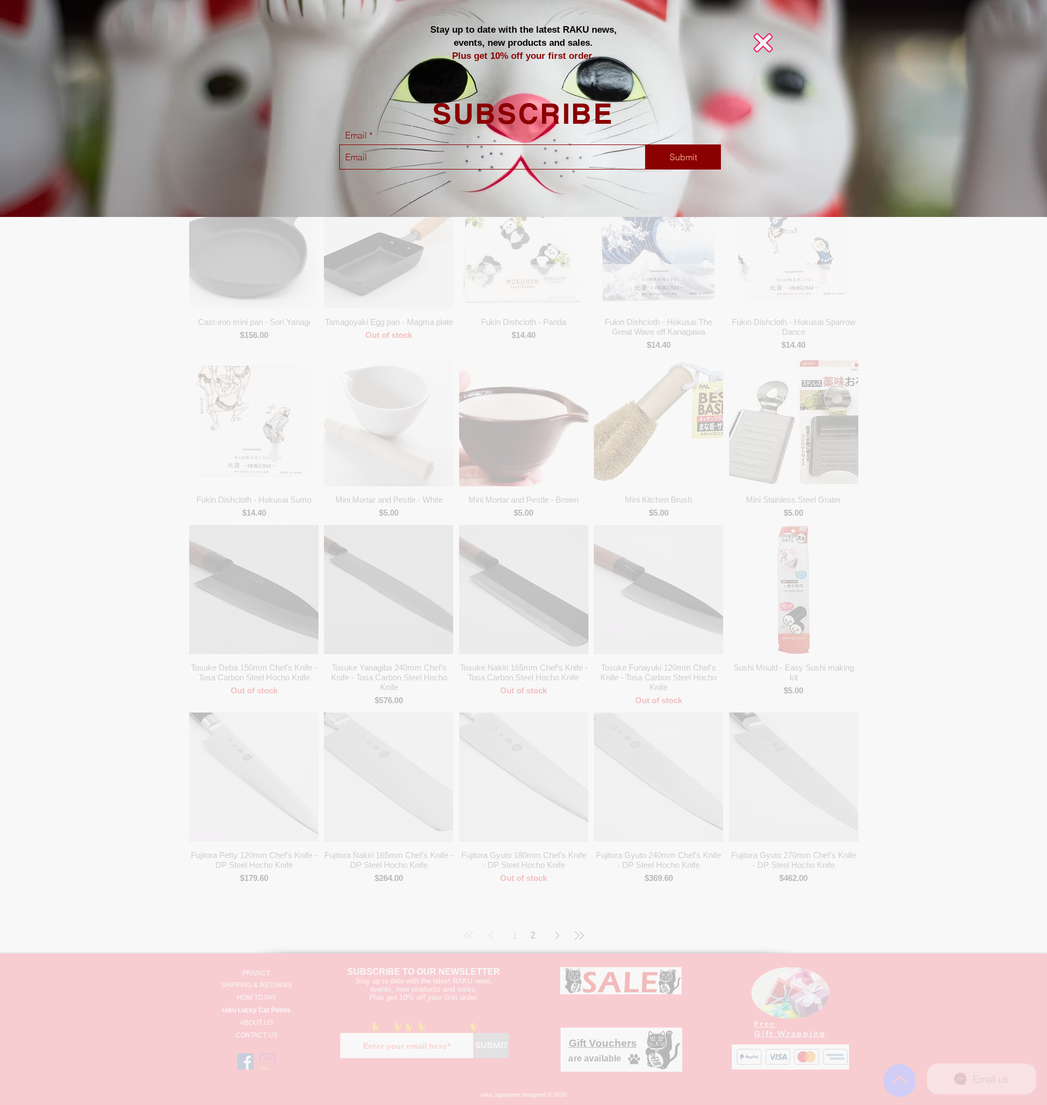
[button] (763, 42)
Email (356, 135)
